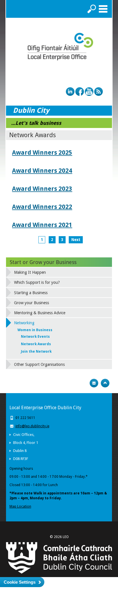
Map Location (20, 506)
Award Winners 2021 (42, 224)
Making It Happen (30, 272)
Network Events (35, 337)
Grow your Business (31, 302)
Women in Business (34, 330)
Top (105, 383)
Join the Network (36, 352)
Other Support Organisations (39, 364)
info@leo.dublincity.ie (32, 426)
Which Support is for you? (37, 282)
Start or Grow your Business (43, 262)
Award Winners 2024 (42, 170)
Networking (24, 323)
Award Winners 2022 (42, 206)
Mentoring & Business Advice (39, 312)
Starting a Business (31, 292)
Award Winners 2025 (42, 152)
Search (91, 9)
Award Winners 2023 (42, 188)
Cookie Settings (20, 582)
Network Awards (36, 344)
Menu (103, 9)
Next (75, 240)
